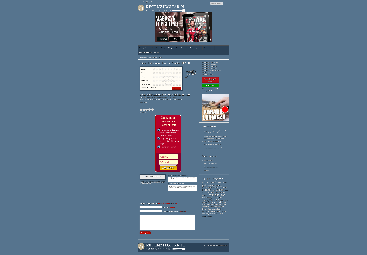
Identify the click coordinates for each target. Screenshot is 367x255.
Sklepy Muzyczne (195, 48)
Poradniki (184, 48)
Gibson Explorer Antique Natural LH (213, 148)
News (177, 48)
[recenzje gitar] (176, 8)
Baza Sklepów (207, 72)
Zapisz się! (168, 167)
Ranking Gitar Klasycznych (210, 68)
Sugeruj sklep (210, 85)
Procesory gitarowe (217, 202)
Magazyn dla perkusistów (210, 163)
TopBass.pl (206, 170)
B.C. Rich (211, 183)
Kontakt (156, 52)
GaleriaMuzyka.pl (208, 160)
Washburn (218, 213)
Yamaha (205, 216)
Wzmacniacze (208, 48)
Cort (217, 182)
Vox (224, 211)
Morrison (221, 200)
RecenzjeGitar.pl (144, 48)
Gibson (220, 189)
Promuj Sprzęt (147, 2)
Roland (219, 204)
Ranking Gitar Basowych (209, 64)
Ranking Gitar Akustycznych (210, 62)
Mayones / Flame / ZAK (210, 200)
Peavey (225, 200)
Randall (214, 204)
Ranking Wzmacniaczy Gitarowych (212, 70)
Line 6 (213, 198)
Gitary (170, 48)
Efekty (163, 48)
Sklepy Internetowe (217, 207)
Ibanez (226, 190)
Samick (223, 204)
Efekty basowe (210, 185)
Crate (221, 183)
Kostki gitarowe (216, 194)
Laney (209, 198)
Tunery (214, 211)
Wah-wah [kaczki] (207, 214)
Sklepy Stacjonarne (209, 209)
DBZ (225, 183)
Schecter (205, 207)
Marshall (219, 197)
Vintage (220, 211)
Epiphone (217, 185)
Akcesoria (154, 48)
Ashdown (204, 183)
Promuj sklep (154, 2)
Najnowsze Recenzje (145, 52)
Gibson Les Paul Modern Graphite (212, 141)
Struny (210, 211)
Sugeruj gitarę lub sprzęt (210, 80)
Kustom (204, 198)
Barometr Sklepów (208, 74)
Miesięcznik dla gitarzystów (211, 167)
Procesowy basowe (207, 204)
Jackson (218, 192)
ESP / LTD (217, 187)
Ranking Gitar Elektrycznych (210, 66)
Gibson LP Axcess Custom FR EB (212, 144)
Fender (225, 187)
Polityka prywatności (223, 245)
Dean (204, 185)
